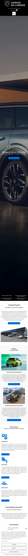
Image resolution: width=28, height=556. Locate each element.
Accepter (14, 544)
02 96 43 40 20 (13, 10)
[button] (26, 528)
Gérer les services (4, 541)
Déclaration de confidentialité (18, 554)
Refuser (14, 548)
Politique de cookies (8, 554)
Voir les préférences (14, 551)
